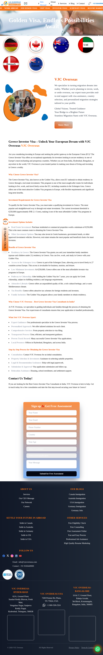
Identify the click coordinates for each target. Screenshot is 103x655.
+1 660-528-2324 (54, 605)
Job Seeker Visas (29, 8)
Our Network (26, 502)
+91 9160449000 (27, 566)
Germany (11, 45)
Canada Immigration (77, 494)
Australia (61, 45)
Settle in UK (26, 535)
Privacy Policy (74, 648)
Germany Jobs (77, 510)
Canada (36, 45)
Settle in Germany (26, 531)
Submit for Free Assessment (51, 474)
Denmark (11, 64)
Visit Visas (45, 8)
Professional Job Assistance (77, 539)
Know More (63, 125)
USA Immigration (77, 502)
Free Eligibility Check (77, 523)
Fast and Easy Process (77, 535)
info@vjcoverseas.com (28, 562)
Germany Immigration (77, 506)
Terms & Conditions (88, 648)
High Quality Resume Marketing (77, 543)
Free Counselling (77, 527)
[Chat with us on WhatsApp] (97, 649)
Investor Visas (60, 8)
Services (26, 494)
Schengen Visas (77, 8)
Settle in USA (26, 539)
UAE (86, 45)
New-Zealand (35, 64)
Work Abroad (11, 8)
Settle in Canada (26, 523)
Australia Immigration (77, 498)
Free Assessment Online (77, 531)
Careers (26, 506)
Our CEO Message (26, 498)
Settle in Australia (26, 527)
